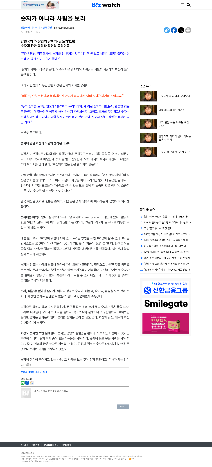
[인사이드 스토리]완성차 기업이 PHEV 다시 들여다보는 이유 (175, 216)
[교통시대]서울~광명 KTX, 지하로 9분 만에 (166, 252)
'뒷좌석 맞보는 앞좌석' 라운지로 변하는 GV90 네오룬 (171, 263)
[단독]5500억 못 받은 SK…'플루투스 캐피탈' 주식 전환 (172, 240)
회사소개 (24, 444)
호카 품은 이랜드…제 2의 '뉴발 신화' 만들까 (167, 258)
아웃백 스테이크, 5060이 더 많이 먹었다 (165, 246)
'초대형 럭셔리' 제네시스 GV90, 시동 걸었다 (167, 269)
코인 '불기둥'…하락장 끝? (157, 228)
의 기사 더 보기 (34, 371)
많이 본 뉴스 (147, 209)
